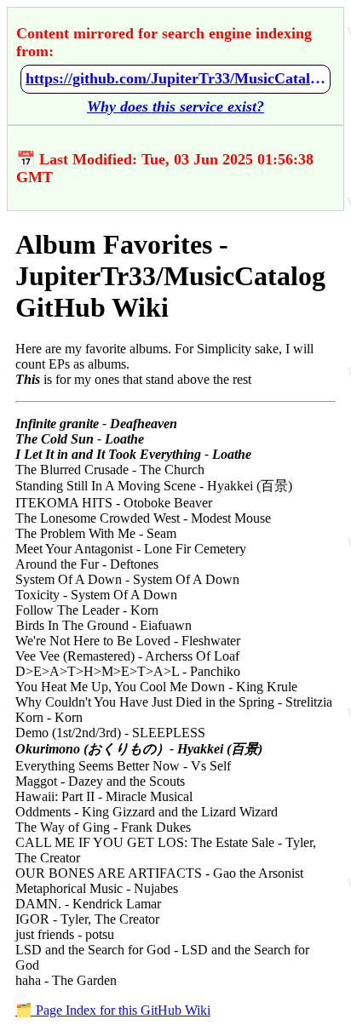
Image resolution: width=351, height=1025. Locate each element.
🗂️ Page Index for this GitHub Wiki (112, 1010)
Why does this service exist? (175, 106)
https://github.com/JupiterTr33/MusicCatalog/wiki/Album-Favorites (175, 78)
